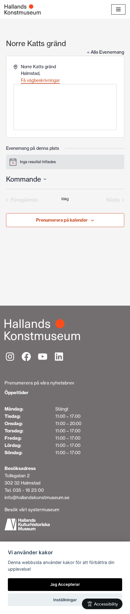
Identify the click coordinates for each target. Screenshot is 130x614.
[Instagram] (10, 356)
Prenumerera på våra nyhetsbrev (39, 383)
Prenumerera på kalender (62, 220)
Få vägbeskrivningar (40, 80)
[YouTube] (42, 356)
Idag (65, 198)
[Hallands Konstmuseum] (23, 9)
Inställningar (65, 599)
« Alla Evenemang (105, 52)
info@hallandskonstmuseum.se (37, 497)
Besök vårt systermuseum (32, 509)
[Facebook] (26, 356)
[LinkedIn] (59, 356)
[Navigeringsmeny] (118, 9)
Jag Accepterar (65, 584)
